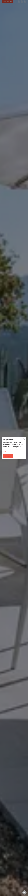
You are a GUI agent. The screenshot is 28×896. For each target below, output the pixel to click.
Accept (7, 456)
